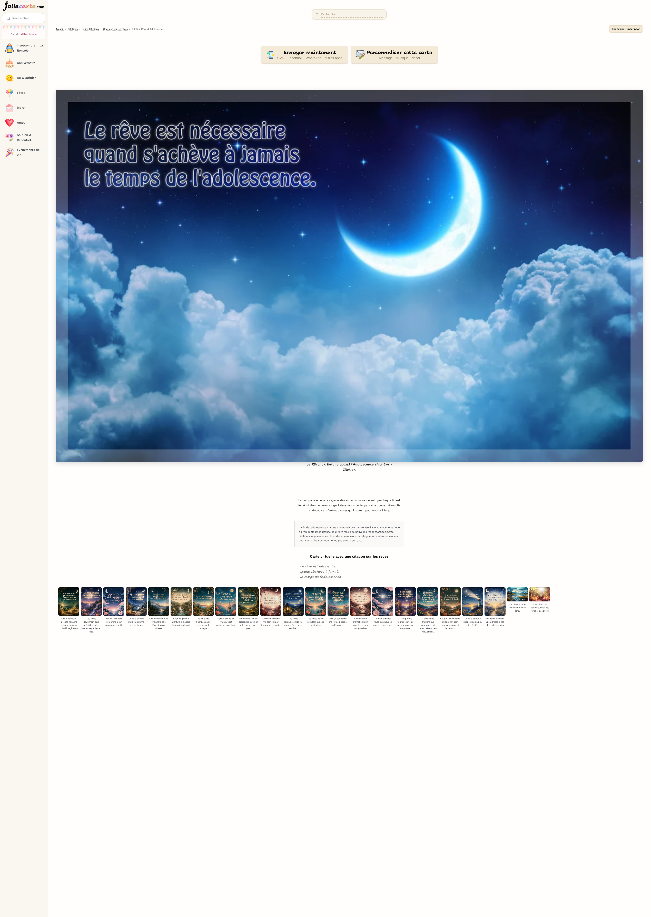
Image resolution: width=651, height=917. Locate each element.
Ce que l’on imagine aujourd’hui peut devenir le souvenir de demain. (450, 623)
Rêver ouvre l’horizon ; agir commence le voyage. (203, 623)
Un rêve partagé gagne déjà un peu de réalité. (472, 622)
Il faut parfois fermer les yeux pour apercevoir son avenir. (405, 623)
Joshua (33, 34)
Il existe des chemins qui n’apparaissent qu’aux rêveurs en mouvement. (428, 625)
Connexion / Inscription (626, 29)
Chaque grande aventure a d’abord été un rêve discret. (181, 622)
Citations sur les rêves (115, 29)
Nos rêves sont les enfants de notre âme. (517, 607)
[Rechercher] (317, 14)
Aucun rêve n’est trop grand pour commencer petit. (113, 622)
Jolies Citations (90, 29)
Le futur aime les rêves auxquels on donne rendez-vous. (382, 622)
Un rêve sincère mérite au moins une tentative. (136, 622)
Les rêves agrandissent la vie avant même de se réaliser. (293, 623)
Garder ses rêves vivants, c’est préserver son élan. (225, 622)
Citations (73, 29)
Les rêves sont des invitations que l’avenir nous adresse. (158, 623)
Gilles (24, 34)
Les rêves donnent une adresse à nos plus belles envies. (495, 622)
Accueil (60, 29)
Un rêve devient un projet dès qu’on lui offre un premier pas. (248, 623)
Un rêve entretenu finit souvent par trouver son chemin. (270, 622)
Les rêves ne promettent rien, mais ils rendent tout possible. (360, 623)
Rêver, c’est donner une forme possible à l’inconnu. (338, 622)
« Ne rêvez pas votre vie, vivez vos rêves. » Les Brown (540, 607)
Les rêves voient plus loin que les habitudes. (315, 622)
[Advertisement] (349, 78)
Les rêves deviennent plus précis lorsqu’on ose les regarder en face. (91, 625)
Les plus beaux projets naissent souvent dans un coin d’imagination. (69, 623)
